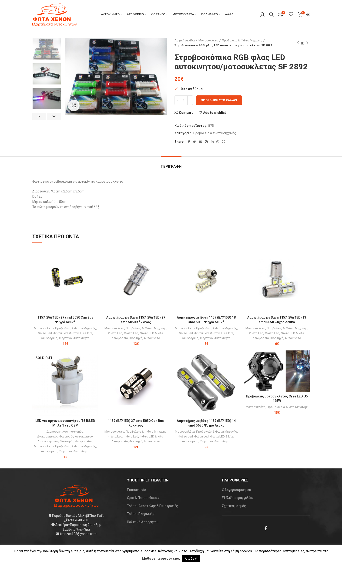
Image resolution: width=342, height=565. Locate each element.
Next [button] (54, 116)
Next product (307, 43)
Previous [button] (39, 116)
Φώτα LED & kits (80, 333)
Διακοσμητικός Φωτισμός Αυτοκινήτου (65, 436)
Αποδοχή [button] (191, 558)
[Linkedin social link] (212, 142)
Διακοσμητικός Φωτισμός (65, 431)
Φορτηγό (65, 338)
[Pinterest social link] (206, 142)
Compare (186, 112)
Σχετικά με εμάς (234, 506)
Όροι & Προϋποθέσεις (143, 498)
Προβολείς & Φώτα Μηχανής (242, 40)
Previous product (298, 43)
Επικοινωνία (136, 490)
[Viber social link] (224, 142)
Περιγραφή (171, 166)
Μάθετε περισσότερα (160, 558)
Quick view (95, 265)
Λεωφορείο (49, 338)
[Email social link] (200, 142)
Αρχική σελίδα (184, 40)
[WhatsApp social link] (218, 142)
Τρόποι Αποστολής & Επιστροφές (152, 506)
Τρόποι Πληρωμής (140, 514)
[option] (46, 49)
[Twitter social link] (194, 142)
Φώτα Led (44, 333)
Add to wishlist (214, 112)
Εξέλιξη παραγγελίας (238, 498)
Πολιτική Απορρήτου (142, 522)
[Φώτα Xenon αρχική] (76, 495)
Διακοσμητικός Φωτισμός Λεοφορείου (65, 441)
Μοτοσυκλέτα (208, 40)
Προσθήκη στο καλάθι (219, 100)
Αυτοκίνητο (81, 338)
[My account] (262, 14)
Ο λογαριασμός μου (236, 490)
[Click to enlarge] (74, 105)
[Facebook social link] (188, 142)
